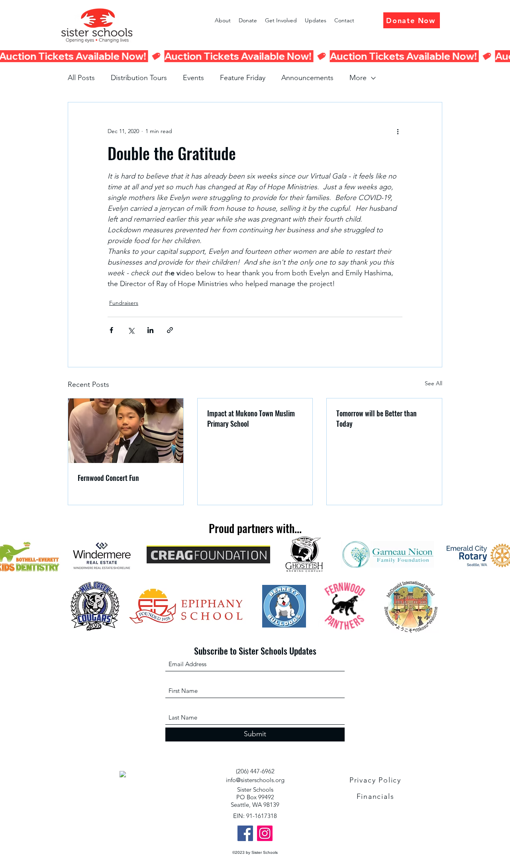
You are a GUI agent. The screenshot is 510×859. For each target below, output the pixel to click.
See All (433, 383)
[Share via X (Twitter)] (131, 330)
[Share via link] (170, 330)
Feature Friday (242, 77)
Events (193, 77)
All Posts (81, 77)
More (358, 77)
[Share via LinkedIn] (150, 330)
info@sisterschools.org (255, 780)
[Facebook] (245, 833)
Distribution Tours (139, 77)
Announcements (307, 77)
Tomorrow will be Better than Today (376, 418)
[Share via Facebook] (111, 330)
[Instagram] (265, 833)
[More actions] (397, 131)
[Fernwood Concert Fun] (125, 430)
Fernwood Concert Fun (108, 478)
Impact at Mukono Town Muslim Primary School (251, 418)
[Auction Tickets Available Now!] (255, 56)
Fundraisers (123, 302)
